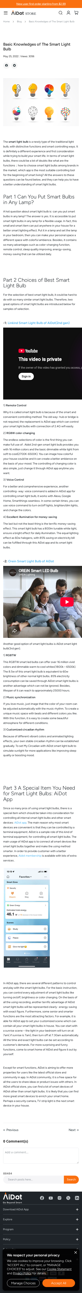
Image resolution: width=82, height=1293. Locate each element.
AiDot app (20, 822)
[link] (68, 12)
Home (6, 21)
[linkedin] (77, 1198)
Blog (19, 21)
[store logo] (23, 12)
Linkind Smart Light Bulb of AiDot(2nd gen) (39, 323)
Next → (74, 1130)
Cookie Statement (59, 1269)
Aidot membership (30, 855)
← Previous (10, 1130)
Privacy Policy (22, 1273)
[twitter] (68, 1198)
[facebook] (42, 1198)
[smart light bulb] (41, 128)
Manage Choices (23, 1283)
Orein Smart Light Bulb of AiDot (31, 561)
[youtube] (51, 1198)
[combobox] (41, 1180)
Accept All (58, 1283)
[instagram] (60, 1198)
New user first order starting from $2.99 (41, 4)
